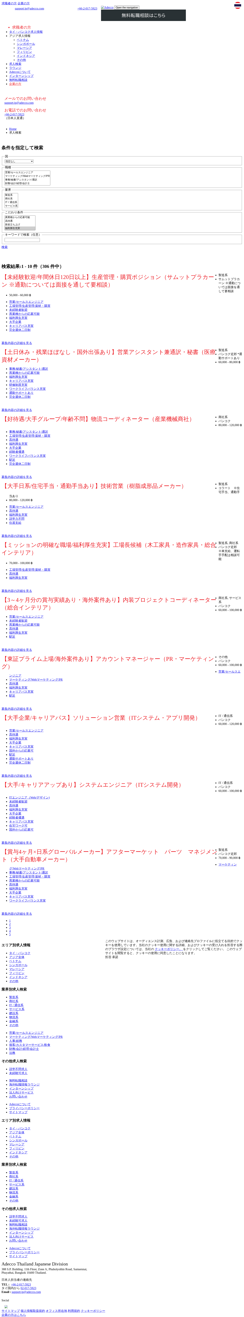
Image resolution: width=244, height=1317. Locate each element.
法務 (12, 1052)
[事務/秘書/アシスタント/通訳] (27, 180)
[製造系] (11, 195)
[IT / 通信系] (11, 202)
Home (13, 129)
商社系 (13, 1001)
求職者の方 (9, 3)
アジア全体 (16, 957)
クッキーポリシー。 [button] (169, 949)
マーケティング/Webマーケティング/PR (36, 679)
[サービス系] (11, 206)
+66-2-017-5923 (87, 8)
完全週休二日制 (19, 329)
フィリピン (24, 51)
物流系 (13, 1017)
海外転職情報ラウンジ (24, 1084)
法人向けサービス (21, 1092)
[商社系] (11, 199)
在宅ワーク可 (18, 825)
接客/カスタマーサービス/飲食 (29, 1044)
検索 (5, 247)
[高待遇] (20, 221)
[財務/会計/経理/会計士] (27, 183)
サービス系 (16, 1009)
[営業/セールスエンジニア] (27, 172)
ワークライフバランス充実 (27, 388)
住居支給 (15, 522)
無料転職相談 (18, 79)
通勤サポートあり (21, 392)
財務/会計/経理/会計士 (24, 1048)
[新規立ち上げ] (20, 224)
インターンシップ (21, 75)
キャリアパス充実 (21, 325)
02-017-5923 (28, 1288)
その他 (21, 59)
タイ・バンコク (19, 953)
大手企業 (15, 321)
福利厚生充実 (18, 317)
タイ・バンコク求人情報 (26, 31)
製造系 (13, 997)
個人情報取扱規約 (33, 1310)
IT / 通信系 (16, 1005)
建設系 (13, 1013)
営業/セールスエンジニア (26, 301)
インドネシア (26, 55)
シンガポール (26, 43)
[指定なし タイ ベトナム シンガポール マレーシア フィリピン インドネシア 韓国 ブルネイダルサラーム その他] (19, 161)
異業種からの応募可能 (24, 313)
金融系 (13, 1021)
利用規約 (74, 1310)
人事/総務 (15, 1040)
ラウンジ (15, 67)
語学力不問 (16, 518)
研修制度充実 (18, 384)
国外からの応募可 (21, 750)
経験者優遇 (16, 451)
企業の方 (24, 3)
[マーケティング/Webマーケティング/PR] (27, 176)
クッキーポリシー (93, 1310)
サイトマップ (18, 1112)
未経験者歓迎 (18, 309)
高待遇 (13, 439)
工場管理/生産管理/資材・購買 (29, 305)
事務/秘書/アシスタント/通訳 (28, 368)
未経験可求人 (18, 1073)
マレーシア (24, 47)
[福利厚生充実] (20, 228)
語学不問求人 (18, 1069)
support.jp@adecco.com (29, 8)
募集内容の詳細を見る (17, 343)
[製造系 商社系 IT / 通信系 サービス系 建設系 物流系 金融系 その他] (11, 206)
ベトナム (23, 39)
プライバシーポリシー (24, 1108)
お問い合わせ (18, 1096)
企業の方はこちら (14, 1314)
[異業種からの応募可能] (20, 217)
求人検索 (15, 63)
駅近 (12, 459)
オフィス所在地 (56, 1310)
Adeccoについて (20, 71)
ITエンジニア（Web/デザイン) (29, 797)
